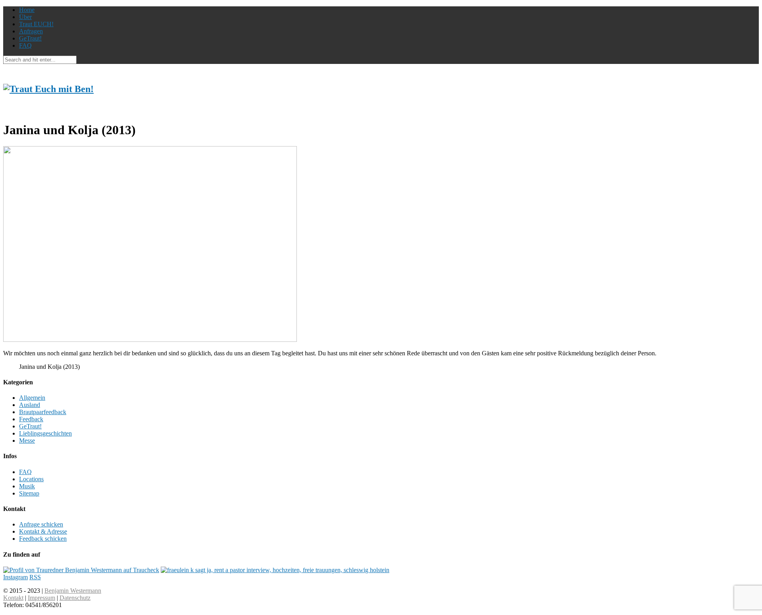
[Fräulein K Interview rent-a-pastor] (275, 570)
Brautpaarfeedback (42, 412)
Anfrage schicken (41, 524)
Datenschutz (75, 597)
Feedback (31, 419)
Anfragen (31, 31)
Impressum (41, 597)
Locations (31, 479)
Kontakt (13, 597)
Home (27, 9)
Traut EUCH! (36, 24)
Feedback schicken (43, 538)
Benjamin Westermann (72, 590)
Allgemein (32, 397)
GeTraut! (30, 38)
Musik (27, 486)
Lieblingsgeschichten (45, 433)
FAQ (25, 45)
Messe (27, 440)
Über (25, 16)
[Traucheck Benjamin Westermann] (81, 570)
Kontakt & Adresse (43, 531)
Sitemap (29, 493)
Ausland (29, 404)
